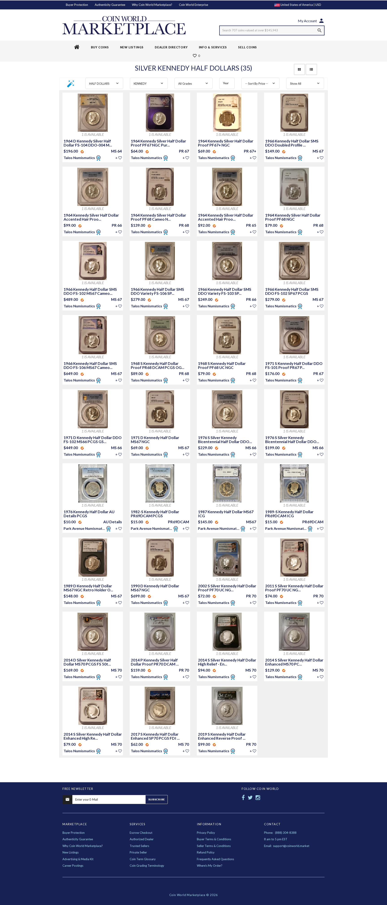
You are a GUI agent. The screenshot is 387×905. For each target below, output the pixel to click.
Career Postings (72, 865)
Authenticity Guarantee (110, 4)
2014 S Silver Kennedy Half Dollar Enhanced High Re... (93, 736)
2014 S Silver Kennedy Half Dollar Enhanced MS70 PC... (294, 662)
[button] (71, 85)
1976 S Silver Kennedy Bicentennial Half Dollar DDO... (225, 439)
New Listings (70, 852)
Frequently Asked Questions (215, 859)
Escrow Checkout (141, 832)
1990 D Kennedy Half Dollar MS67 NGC (155, 588)
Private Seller (138, 852)
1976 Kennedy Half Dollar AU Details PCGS (89, 513)
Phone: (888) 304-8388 (280, 832)
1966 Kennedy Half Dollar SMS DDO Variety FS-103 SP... (224, 291)
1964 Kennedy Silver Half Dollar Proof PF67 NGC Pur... (158, 143)
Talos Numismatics (80, 157)
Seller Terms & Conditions (214, 846)
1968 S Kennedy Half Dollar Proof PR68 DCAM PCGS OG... (157, 365)
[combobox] (104, 83)
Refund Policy (206, 852)
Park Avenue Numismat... (84, 528)
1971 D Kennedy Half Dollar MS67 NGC (155, 439)
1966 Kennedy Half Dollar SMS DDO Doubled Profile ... (291, 143)
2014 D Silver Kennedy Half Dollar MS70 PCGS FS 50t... (87, 662)
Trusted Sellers (139, 846)
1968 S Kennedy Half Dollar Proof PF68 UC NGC (222, 365)
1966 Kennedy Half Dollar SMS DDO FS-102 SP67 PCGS (291, 291)
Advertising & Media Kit (77, 859)
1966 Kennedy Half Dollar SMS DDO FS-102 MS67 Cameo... (90, 291)
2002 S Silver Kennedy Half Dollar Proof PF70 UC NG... (227, 588)
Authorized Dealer (142, 839)
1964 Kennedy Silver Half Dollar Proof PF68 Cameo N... (158, 217)
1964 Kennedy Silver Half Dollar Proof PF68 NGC (292, 217)
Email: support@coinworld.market (286, 846)
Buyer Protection (77, 4)
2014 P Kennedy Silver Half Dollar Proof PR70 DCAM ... (155, 662)
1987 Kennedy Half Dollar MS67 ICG (226, 513)
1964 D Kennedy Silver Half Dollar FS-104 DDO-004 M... (88, 143)
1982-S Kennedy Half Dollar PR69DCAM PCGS (155, 513)
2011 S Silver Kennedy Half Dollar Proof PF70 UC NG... (294, 588)
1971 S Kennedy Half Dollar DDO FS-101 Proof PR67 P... (293, 365)
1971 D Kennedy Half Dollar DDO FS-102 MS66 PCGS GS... (93, 439)
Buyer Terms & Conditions (214, 839)
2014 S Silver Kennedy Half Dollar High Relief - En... (227, 662)
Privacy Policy (206, 832)
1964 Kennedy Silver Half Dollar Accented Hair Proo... (91, 217)
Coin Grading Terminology (147, 865)
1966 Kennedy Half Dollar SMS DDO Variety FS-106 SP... (157, 291)
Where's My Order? (209, 865)
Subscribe (156, 799)
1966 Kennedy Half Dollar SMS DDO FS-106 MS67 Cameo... (90, 365)
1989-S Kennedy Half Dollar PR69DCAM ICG (289, 513)
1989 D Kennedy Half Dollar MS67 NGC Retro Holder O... (88, 588)
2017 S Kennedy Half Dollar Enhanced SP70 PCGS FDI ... (155, 736)
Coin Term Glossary (143, 859)
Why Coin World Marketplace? (152, 4)
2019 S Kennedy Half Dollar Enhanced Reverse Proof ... (222, 736)
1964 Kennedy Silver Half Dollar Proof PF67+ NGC (225, 143)
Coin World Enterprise (193, 4)
